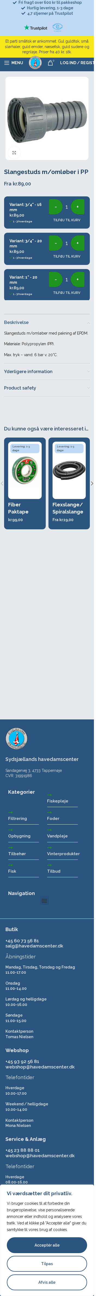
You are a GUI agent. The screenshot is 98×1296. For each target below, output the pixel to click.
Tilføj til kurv (66, 220)
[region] (47, 1240)
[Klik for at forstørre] (14, 152)
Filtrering (17, 818)
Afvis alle (47, 1282)
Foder (53, 818)
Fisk (12, 871)
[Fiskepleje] (49, 794)
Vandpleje (57, 836)
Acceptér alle (47, 1245)
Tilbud (53, 871)
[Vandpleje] (49, 829)
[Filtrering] (10, 812)
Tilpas (47, 1264)
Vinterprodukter (63, 853)
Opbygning (19, 836)
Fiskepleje (57, 801)
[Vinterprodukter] (49, 847)
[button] (92, 483)
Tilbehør (17, 853)
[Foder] (49, 812)
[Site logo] (35, 62)
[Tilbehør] (10, 847)
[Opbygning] (10, 829)
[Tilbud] (49, 865)
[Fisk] (10, 865)
